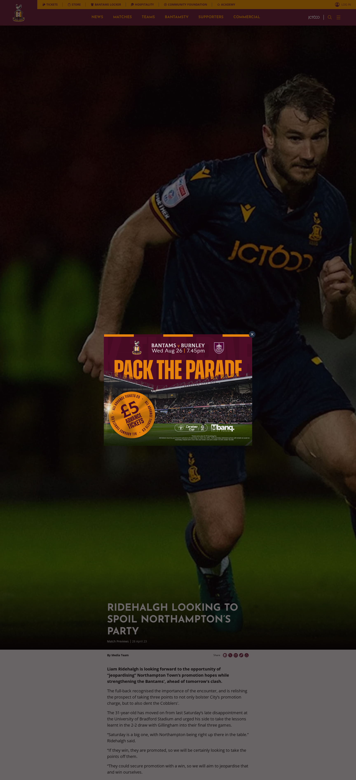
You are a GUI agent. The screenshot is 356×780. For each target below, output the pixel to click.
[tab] (252, 334)
